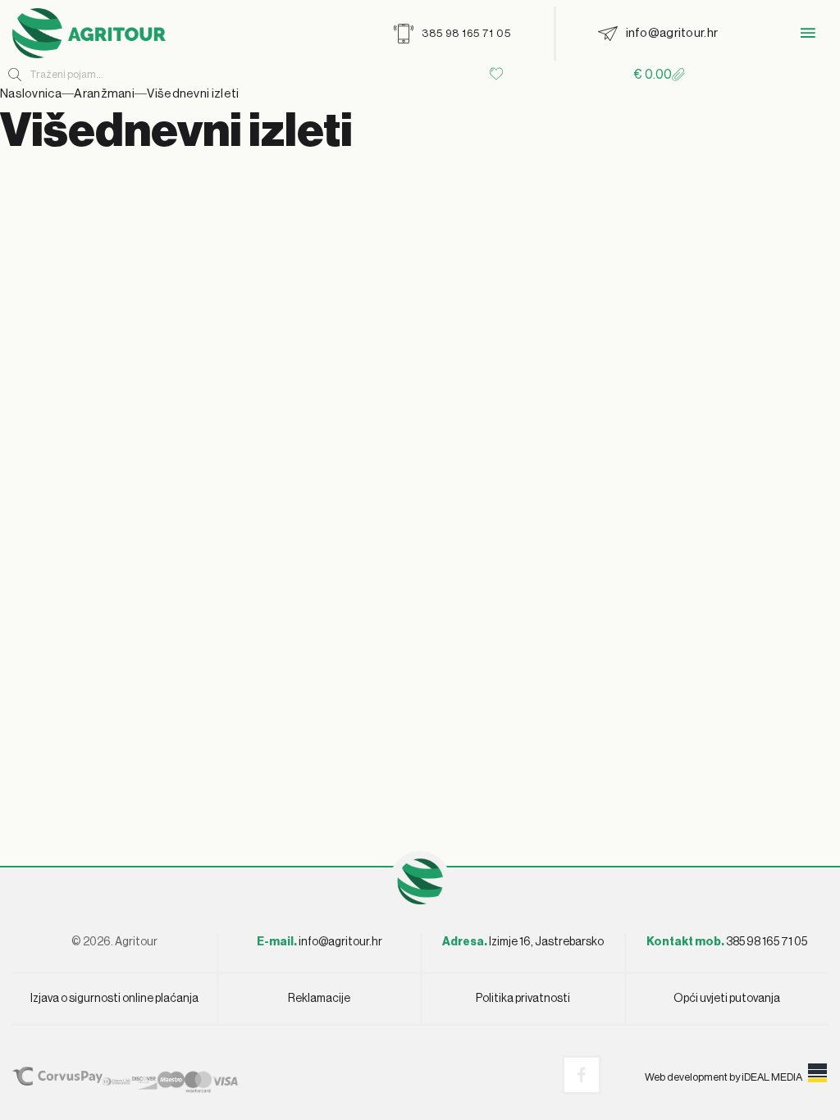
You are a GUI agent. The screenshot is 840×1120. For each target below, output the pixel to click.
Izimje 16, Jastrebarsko (523, 942)
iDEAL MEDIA (772, 1077)
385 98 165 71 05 (726, 942)
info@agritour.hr (340, 942)
